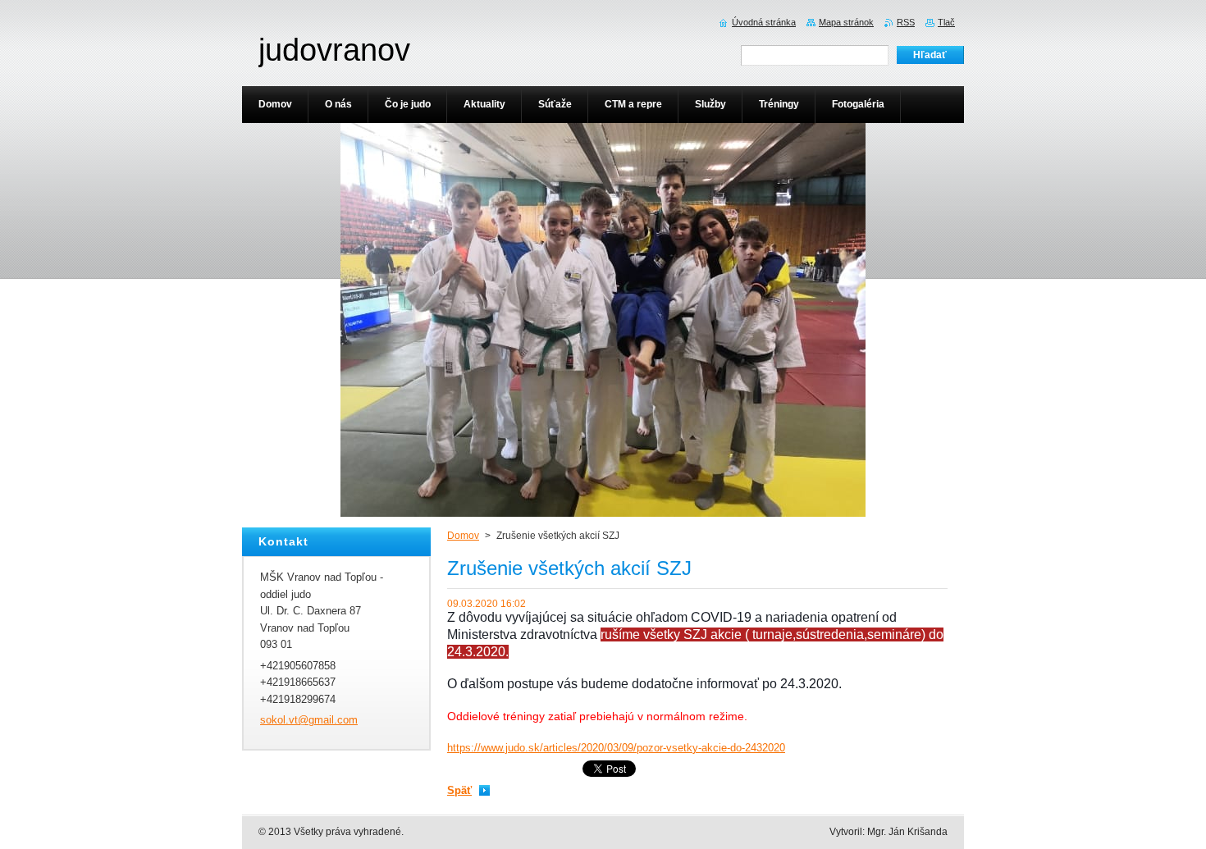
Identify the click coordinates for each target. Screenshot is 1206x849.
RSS (906, 22)
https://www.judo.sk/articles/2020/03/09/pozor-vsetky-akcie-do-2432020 (616, 748)
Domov (463, 536)
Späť (459, 790)
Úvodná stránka (764, 22)
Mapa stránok (846, 22)
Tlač (946, 22)
